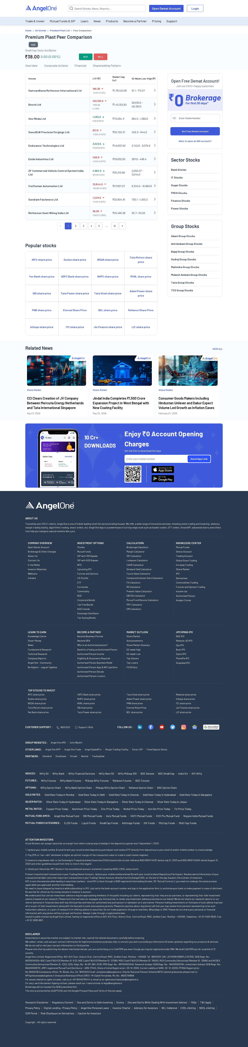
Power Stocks (179, 208)
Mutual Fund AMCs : (38, 815)
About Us (32, 555)
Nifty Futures (48, 780)
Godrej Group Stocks (183, 259)
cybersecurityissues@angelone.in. (122, 979)
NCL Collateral (169, 1007)
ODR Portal (31, 1013)
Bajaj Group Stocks (182, 251)
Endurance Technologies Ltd (46, 145)
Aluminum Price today (84, 808)
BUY (85, 56)
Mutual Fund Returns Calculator (143, 600)
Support (172, 21)
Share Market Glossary (138, 645)
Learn (84, 21)
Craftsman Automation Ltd (45, 186)
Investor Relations (37, 569)
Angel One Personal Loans (95, 1007)
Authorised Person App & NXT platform (97, 667)
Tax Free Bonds (85, 604)
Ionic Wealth (76, 742)
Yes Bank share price (38, 712)
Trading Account (184, 555)
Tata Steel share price (138, 694)
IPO (178, 573)
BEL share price (134, 712)
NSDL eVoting (207, 1007)
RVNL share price (86, 703)
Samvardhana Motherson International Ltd (54, 90)
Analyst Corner (183, 600)
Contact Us (34, 560)
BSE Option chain (167, 787)
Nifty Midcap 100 (127, 773)
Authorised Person (185, 595)
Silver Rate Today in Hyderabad (63, 801)
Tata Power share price (89, 712)
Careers (32, 578)
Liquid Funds (88, 823)
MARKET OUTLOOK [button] (137, 632)
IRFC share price (36, 694)
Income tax (181, 591)
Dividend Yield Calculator (139, 569)
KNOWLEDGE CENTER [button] (188, 543)
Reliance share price (186, 694)
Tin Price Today (182, 808)
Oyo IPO (180, 645)
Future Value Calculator (138, 573)
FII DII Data (132, 667)
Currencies (82, 586)
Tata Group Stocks (182, 282)
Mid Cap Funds (167, 823)
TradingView (98, 756)
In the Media (34, 564)
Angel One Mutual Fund (66, 815)
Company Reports (37, 658)
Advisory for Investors (146, 1007)
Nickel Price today (133, 808)
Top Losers (132, 662)
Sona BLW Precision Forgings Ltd (48, 132)
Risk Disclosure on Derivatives (57, 1013)
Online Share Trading (186, 560)
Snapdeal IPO (183, 662)
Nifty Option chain (50, 787)
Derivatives (181, 578)
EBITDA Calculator (136, 595)
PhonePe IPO (182, 658)
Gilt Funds (149, 823)
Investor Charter (121, 1007)
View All (217, 348)
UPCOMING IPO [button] (184, 632)
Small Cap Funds (109, 823)
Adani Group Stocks (183, 235)
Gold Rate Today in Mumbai (60, 794)
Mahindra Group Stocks (185, 266)
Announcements (135, 640)
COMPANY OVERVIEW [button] (40, 543)
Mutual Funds (84, 551)
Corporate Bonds (86, 600)
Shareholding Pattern (107, 65)
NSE (33, 44)
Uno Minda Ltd (37, 118)
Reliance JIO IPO (184, 640)
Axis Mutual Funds (116, 815)
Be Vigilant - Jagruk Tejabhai (42, 667)
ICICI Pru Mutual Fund (168, 815)
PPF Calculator (134, 604)
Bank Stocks (178, 169)
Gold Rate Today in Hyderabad (159, 794)
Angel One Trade (72, 749)
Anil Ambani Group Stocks (186, 243)
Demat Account (184, 551)
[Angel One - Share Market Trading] (41, 8)
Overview (31, 65)
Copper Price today (57, 808)
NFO (79, 564)
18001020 (65, 727)
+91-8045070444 (81, 979)
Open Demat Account (166, 8)
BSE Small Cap (166, 773)
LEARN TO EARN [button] (37, 632)
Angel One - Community (39, 662)
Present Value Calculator (139, 591)
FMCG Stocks (179, 192)
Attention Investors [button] (39, 839)
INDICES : (30, 773)
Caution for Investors (89, 1013)
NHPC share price (86, 698)
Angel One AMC (58, 742)
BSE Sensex (147, 773)
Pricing (156, 21)
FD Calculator (134, 582)
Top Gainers (133, 658)
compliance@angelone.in (108, 971)
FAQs (194, 1002)
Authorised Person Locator (91, 676)
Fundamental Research (39, 649)
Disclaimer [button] (32, 934)
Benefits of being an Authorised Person (97, 649)
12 (115, 225)
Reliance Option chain (141, 787)
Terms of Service (106, 990)
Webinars (32, 573)
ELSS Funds (71, 823)
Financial (80, 65)
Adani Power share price (139, 698)
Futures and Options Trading (190, 586)
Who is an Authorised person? (92, 645)
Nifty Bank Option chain (78, 787)
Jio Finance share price (187, 707)
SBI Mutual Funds (92, 815)
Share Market (183, 569)
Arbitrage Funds (131, 823)
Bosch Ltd (34, 104)
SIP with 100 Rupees (87, 555)
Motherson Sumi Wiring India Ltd (48, 213)
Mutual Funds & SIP (62, 21)
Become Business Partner (90, 636)
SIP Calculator (134, 555)
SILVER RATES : (34, 801)
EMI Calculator (134, 609)
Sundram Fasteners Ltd (43, 199)
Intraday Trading (184, 564)
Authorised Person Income (90, 653)
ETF (79, 582)
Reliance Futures (122, 780)
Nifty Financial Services (81, 773)
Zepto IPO (181, 653)
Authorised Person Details (90, 671)
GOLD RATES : (33, 794)
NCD (79, 595)
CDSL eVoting (188, 1007)
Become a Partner (135, 21)
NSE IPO (180, 636)
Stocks (81, 547)
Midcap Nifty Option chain (110, 787)
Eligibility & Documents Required (93, 658)
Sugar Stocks (179, 185)
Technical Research (37, 653)
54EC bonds (83, 609)
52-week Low (133, 653)
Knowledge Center (37, 636)
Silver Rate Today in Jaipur (172, 801)
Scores (120, 1002)
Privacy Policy (86, 990)
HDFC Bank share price (88, 694)
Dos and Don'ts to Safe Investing (95, 1002)
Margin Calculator (136, 551)
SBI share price (84, 707)
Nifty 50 (44, 773)
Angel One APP (53, 749)
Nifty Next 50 (106, 773)
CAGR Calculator (135, 564)
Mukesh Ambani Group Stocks (189, 274)
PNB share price (135, 703)
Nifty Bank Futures (70, 780)
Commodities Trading (187, 582)
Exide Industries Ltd (40, 159)
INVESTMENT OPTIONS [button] (90, 543)
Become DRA (83, 640)
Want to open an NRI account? (195, 140)
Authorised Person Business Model (94, 662)
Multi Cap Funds (188, 823)
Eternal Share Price (136, 707)
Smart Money (34, 640)
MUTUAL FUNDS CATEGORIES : (43, 822)
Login (195, 8)
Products (112, 21)
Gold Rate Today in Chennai (124, 794)
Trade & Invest (34, 21)
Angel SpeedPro (93, 749)
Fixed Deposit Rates (157, 749)
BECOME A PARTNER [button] (89, 632)
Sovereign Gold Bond (88, 613)
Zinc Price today (110, 808)
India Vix (183, 773)
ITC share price (183, 703)
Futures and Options (87, 573)
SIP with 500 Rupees (87, 560)
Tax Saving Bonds (86, 617)
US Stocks (82, 578)
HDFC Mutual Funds (141, 815)
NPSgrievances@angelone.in (39, 975)
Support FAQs (86, 727)
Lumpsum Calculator (137, 560)
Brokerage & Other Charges (42, 551)
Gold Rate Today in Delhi (91, 794)
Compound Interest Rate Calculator (145, 578)
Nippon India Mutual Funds (198, 815)
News (97, 21)
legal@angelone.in (113, 983)
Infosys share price (185, 698)
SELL (101, 56)
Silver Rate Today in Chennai (137, 801)
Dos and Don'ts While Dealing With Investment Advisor (157, 1002)
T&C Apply (205, 1002)
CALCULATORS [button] (135, 543)
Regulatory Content (62, 1002)
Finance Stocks (180, 200)
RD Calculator (134, 586)
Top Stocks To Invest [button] (41, 690)
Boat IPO (180, 649)
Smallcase (61, 756)
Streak (73, 756)
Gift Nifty (197, 773)
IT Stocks (177, 177)
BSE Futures (142, 780)
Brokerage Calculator (137, 547)
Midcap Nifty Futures (97, 780)
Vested (84, 756)
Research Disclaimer (36, 1002)
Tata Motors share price (40, 707)
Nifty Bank (58, 773)
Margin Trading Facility (116, 749)
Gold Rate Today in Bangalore (196, 794)
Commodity (83, 591)
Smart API (137, 749)
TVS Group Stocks (182, 290)
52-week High (134, 649)
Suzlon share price (37, 698)
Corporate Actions (56, 65)
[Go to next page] (122, 226)
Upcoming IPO (84, 569)
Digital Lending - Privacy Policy (60, 1007)
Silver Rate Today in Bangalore (101, 801)
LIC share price (183, 712)
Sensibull (47, 756)
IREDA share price (37, 703)
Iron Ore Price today (159, 808)
